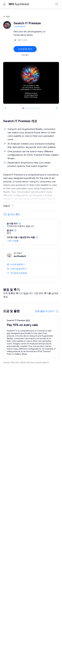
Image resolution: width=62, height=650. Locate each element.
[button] (20, 223)
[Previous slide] (5, 108)
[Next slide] (57, 108)
